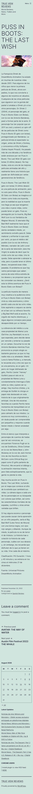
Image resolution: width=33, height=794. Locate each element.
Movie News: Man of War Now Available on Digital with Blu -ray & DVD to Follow (14, 736)
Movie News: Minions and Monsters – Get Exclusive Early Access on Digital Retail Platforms (15, 727)
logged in (17, 612)
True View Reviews (12, 781)
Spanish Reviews (18, 593)
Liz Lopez (7, 591)
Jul (5, 705)
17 (3, 690)
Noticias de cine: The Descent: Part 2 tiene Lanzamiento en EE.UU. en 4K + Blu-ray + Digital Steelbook (15, 746)
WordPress (21, 786)
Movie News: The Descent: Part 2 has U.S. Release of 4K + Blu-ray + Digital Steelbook (16, 755)
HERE (4, 770)
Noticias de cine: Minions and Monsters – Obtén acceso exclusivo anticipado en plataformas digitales (15, 717)
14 (21, 684)
